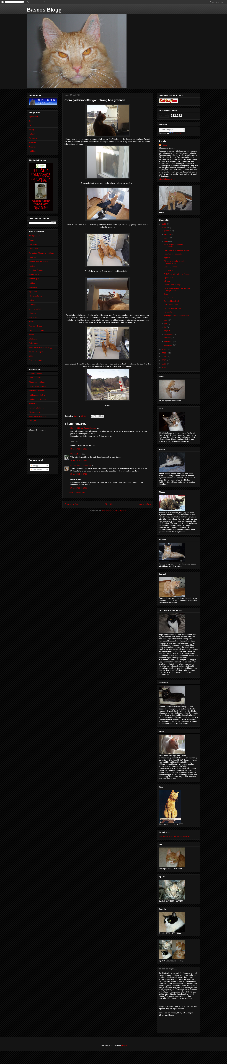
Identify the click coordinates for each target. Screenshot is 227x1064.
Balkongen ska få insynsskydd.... (177, 315)
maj (166, 320)
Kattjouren (33, 283)
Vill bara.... (168, 281)
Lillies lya (33, 304)
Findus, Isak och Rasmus (80, 465)
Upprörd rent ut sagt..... (173, 285)
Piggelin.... (168, 257)
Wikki (31, 356)
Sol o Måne (33, 343)
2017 (164, 367)
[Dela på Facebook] (100, 416)
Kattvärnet (33, 403)
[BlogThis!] (95, 416)
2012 (164, 349)
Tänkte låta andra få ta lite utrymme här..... (174, 262)
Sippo (31, 335)
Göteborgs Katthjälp (37, 386)
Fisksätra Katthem (36, 408)
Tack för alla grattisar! (173, 308)
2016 (164, 364)
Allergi (31, 129)
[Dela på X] (97, 416)
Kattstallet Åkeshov (37, 391)
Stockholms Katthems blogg (40, 347)
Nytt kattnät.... (169, 298)
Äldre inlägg (145, 504)
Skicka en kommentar (76, 493)
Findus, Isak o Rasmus (38, 261)
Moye (31, 322)
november (168, 341)
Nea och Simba (35, 326)
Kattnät (32, 134)
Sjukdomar (33, 117)
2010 (164, 224)
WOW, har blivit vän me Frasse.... (178, 274)
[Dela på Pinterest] (102, 416)
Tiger (31, 121)
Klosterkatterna (35, 296)
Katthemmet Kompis (37, 399)
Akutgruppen (34, 236)
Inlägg (35, 466)
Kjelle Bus (33, 292)
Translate (178, 133)
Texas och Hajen (36, 352)
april (166, 241)
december (168, 345)
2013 (164, 353)
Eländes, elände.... (171, 267)
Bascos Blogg (44, 10)
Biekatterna (33, 244)
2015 (164, 360)
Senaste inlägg (72, 504)
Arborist (32, 147)
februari (167, 234)
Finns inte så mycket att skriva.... (177, 250)
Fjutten (32, 266)
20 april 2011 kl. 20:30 (78, 488)
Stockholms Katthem (37, 416)
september (169, 334)
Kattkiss (32, 151)
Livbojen (32, 421)
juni (166, 323)
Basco (164, 145)
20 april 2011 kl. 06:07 (78, 460)
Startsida (109, 504)
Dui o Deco (33, 249)
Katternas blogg (35, 274)
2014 (164, 357)
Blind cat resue (35, 378)
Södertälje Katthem (37, 382)
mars (166, 238)
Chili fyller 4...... (170, 270)
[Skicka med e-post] (92, 416)
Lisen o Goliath (35, 309)
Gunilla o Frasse (36, 270)
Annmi (31, 240)
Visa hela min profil (167, 179)
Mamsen (32, 313)
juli (165, 327)
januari (167, 231)
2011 (164, 227)
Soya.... (167, 294)
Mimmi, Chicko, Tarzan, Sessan (83, 428)
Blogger (124, 1046)
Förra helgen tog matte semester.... (173, 245)
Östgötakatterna (35, 360)
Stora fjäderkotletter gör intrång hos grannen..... (177, 289)
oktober (167, 338)
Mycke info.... (169, 277)
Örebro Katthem (35, 373)
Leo (30, 125)
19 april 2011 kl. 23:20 (78, 449)
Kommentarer (38, 470)
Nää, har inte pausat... (173, 254)
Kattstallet (33, 287)
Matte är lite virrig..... (172, 305)
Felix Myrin (33, 257)
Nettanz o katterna (36, 330)
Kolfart (31, 300)
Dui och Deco (75, 454)
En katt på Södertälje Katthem (41, 253)
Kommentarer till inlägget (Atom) (114, 511)
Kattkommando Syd (37, 395)
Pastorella (33, 138)
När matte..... (169, 312)
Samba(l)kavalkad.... (172, 301)
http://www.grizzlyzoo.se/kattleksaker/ (174, 836)
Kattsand (32, 142)
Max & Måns (34, 317)
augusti (167, 331)
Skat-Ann (33, 339)
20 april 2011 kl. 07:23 (78, 474)
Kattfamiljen (34, 279)
